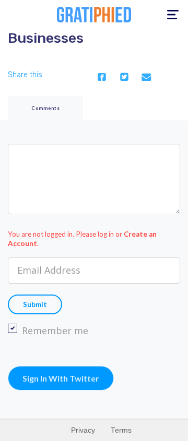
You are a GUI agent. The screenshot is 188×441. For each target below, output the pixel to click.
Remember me (55, 330)
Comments (45, 108)
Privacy (83, 430)
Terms (121, 430)
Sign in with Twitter (60, 378)
